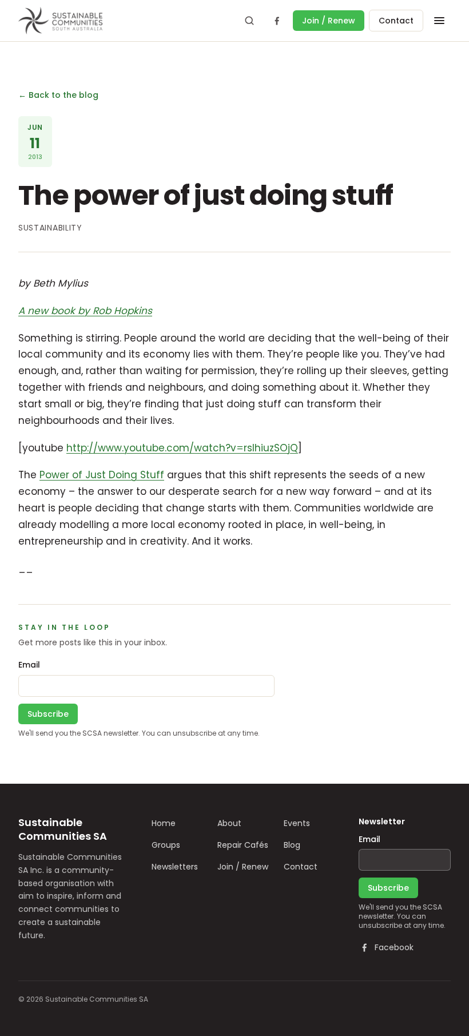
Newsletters (175, 866)
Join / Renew (328, 20)
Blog (292, 845)
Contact (396, 20)
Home (164, 823)
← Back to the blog (58, 95)
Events (297, 823)
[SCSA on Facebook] (276, 20)
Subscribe (48, 714)
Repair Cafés (242, 845)
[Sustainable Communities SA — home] (60, 20)
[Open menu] (439, 20)
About (229, 823)
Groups (166, 845)
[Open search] (249, 20)
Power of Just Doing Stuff (101, 475)
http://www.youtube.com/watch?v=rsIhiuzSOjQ (182, 448)
